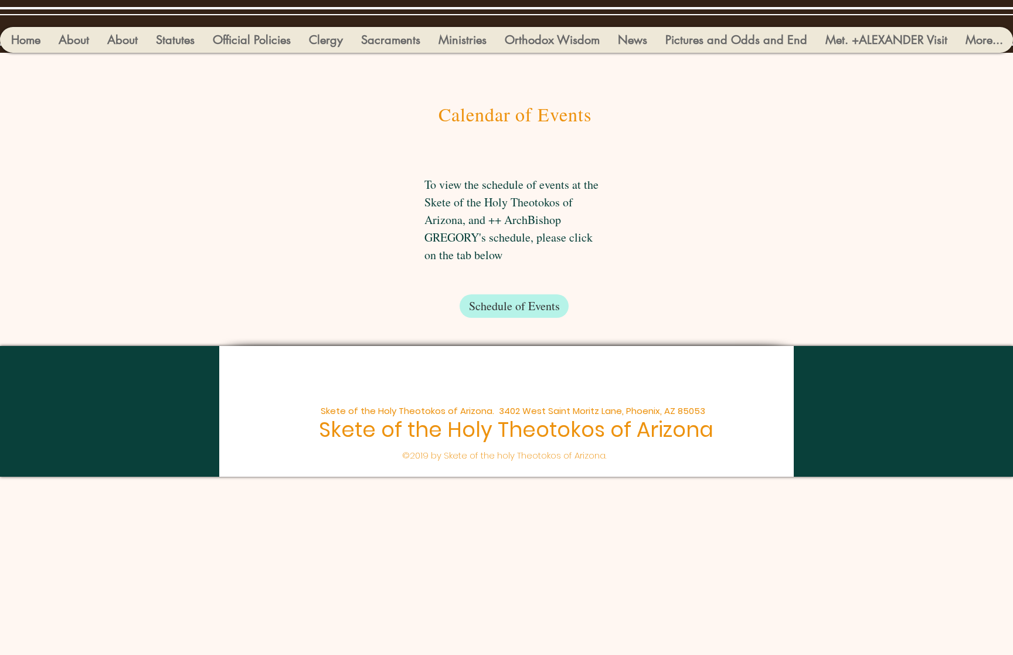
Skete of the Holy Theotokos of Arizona (516, 429)
